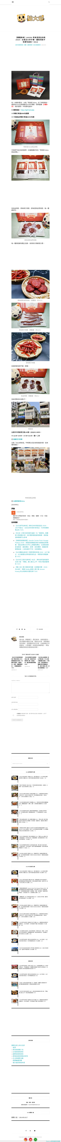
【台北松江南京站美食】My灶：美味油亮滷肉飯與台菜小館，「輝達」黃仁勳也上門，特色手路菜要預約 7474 (32, 562)
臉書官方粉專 (17, 439)
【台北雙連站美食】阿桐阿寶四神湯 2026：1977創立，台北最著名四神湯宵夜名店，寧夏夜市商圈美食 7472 (32, 554)
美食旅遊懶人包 (18, 1050)
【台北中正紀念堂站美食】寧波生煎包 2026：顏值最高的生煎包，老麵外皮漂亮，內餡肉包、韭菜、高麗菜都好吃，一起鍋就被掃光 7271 (17, 662)
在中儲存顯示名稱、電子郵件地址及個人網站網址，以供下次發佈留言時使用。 (31, 714)
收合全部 (22, 1045)
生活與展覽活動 (18, 1058)
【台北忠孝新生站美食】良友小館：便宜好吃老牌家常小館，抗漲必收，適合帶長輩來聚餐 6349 (30, 661)
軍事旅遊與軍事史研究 (20, 1056)
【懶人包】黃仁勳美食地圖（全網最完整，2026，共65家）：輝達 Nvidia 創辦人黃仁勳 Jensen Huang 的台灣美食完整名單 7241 (32, 569)
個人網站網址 (14, 709)
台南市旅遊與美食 (19, 44)
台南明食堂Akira (19, 501)
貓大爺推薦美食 (37, 44)
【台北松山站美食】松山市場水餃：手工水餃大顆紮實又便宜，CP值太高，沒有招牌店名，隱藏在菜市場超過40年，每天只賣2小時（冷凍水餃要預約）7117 (44, 662)
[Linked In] (24, 629)
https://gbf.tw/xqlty (27, 110)
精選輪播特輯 (17, 1060)
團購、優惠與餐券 (28, 44)
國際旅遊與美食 (18, 1054)
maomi (41, 629)
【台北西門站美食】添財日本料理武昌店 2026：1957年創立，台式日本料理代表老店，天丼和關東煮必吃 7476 (32, 528)
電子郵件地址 (14, 703)
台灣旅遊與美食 (18, 1052)
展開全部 (14, 1045)
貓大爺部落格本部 (19, 1062)
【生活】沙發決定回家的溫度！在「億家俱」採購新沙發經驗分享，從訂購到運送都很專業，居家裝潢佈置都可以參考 (31, 535)
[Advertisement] (30, 59)
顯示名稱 (13, 697)
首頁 (14, 1047)
